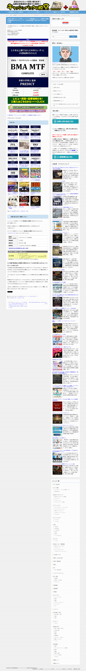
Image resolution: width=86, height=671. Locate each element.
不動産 (55, 591)
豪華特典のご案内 (74, 12)
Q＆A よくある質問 (58, 84)
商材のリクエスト (58, 90)
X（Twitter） (57, 530)
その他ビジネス (57, 554)
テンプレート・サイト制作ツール (62, 489)
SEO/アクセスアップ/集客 (60, 496)
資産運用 (56, 588)
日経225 (34, 296)
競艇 (55, 600)
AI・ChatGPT (57, 484)
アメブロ (56, 519)
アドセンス (57, 514)
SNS (55, 524)
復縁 (55, 649)
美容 (55, 632)
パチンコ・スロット (59, 602)
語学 (55, 618)
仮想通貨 (14, 211)
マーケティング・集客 (59, 502)
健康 (55, 633)
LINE (55, 533)
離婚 (55, 651)
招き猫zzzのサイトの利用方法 (16, 12)
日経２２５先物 (19, 211)
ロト (55, 605)
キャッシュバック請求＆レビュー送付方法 (55, 12)
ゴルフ (56, 623)
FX (10, 211)
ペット (56, 640)
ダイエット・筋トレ (59, 637)
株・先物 (26, 211)
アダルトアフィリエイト (60, 512)
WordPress (56, 491)
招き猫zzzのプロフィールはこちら (58, 63)
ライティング (57, 500)
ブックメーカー (58, 597)
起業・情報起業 (57, 561)
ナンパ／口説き (58, 654)
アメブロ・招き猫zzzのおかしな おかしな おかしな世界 (66, 104)
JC (16, 296)
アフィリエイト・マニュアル (61, 507)
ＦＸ (37, 296)
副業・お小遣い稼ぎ (58, 558)
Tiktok (55, 531)
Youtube (56, 526)
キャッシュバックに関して (34, 12)
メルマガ (56, 521)
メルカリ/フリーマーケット (60, 551)
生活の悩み (57, 630)
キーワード (57, 498)
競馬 (55, 598)
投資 (31, 296)
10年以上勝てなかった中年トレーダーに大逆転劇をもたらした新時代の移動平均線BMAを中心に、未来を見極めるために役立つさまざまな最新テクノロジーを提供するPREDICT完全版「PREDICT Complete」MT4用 (17, 305)
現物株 (56, 578)
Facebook (56, 528)
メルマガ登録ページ (58, 94)
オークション (57, 547)
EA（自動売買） (58, 569)
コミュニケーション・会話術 (61, 647)
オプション (57, 581)
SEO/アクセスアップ (58, 494)
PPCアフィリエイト (59, 510)
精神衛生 (56, 635)
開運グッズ (56, 660)
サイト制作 (56, 487)
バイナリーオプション (59, 573)
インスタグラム (58, 535)
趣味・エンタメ (58, 639)
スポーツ (56, 621)
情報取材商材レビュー (59, 100)
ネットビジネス (57, 517)
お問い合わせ (57, 87)
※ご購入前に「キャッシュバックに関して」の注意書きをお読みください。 (24, 115)
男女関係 (56, 644)
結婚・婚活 (57, 653)
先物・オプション (26, 296)
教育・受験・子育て (59, 628)
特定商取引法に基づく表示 (60, 97)
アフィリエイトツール (59, 509)
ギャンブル (56, 595)
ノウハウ (56, 609)
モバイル (56, 538)
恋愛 (55, 646)
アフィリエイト (57, 505)
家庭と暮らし (57, 626)
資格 (55, 616)
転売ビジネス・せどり (59, 546)
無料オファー (57, 663)
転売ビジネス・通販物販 (59, 544)
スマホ (56, 540)
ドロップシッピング (59, 549)
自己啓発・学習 (57, 612)
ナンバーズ (57, 604)
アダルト (56, 656)
